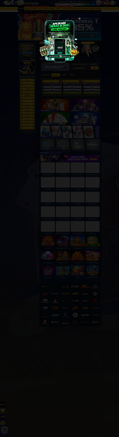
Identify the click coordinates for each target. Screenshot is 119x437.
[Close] (79, 19)
